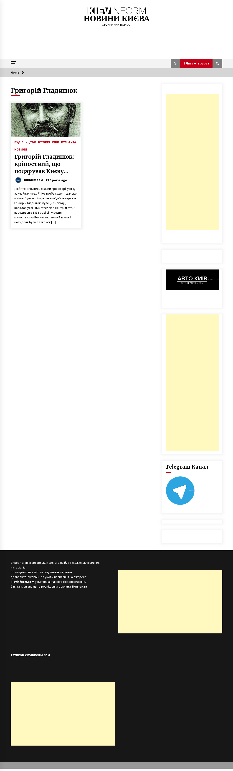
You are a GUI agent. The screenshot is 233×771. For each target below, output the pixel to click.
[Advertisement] (192, 162)
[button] (175, 63)
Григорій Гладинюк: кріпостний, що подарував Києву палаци (44, 164)
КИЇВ (55, 142)
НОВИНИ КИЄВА (116, 18)
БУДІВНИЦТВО (25, 142)
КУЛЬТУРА (68, 142)
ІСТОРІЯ (44, 142)
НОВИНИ (20, 149)
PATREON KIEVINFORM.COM (30, 655)
